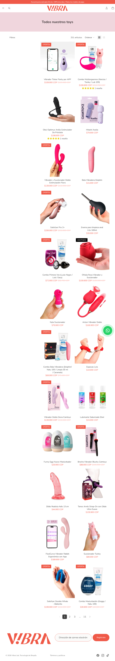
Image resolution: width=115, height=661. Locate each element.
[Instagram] (102, 655)
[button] (90, 37)
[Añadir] (70, 71)
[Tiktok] (107, 655)
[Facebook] (98, 655)
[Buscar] (9, 8)
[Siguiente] (89, 616)
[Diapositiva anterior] (43, 59)
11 (84, 616)
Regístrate (101, 637)
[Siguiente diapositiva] (72, 59)
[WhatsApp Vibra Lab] (107, 330)
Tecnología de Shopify (28, 655)
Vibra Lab (15, 655)
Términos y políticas (57, 655)
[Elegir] (105, 359)
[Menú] (3, 8)
